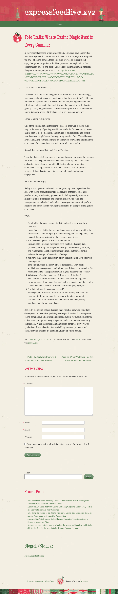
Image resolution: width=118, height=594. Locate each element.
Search (27, 473)
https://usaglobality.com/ (34, 556)
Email (27, 429)
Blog (78, 339)
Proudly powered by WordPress (41, 581)
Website (28, 437)
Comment (28, 383)
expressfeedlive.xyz (60, 12)
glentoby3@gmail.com (38, 339)
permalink (33, 343)
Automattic (85, 581)
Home (59, 24)
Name (27, 422)
